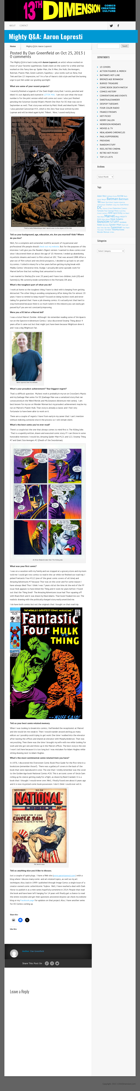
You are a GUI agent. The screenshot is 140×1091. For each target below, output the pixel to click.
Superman (116, 227)
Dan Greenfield (41, 52)
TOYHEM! (107, 230)
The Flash (125, 228)
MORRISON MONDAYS (110, 124)
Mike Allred (106, 219)
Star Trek (100, 228)
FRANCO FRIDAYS (108, 112)
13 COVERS (105, 67)
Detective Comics (120, 208)
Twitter (57, 963)
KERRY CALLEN (107, 120)
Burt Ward (109, 202)
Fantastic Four (102, 211)
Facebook (52, 963)
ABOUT (12, 25)
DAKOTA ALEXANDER (110, 99)
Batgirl (104, 199)
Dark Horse (124, 205)
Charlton (109, 205)
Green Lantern (102, 213)
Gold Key (122, 211)
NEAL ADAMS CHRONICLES (112, 132)
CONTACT (24, 25)
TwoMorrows (118, 229)
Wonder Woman (103, 232)
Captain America (119, 202)
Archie (120, 195)
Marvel (109, 216)
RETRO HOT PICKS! (109, 152)
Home (13, 46)
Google (47, 963)
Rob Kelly (106, 225)
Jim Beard (126, 213)
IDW (110, 212)
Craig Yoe (116, 205)
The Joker (100, 230)
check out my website (49, 246)
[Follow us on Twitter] (111, 25)
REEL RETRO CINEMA (110, 148)
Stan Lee (125, 225)
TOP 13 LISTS (106, 157)
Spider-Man (115, 224)
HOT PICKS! (105, 116)
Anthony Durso (112, 196)
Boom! (103, 202)
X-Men (112, 232)
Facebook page (27, 900)
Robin (99, 224)
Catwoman (101, 205)
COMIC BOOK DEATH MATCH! (114, 87)
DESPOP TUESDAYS (109, 103)
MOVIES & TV (106, 128)
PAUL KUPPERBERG (109, 136)
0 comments (20, 56)
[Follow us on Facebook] (118, 25)
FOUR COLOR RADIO (109, 107)
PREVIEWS (105, 140)
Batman (112, 199)
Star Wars (107, 228)
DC (99, 207)
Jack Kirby (117, 212)
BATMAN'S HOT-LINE (110, 75)
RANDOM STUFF (108, 144)
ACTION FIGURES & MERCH (113, 71)
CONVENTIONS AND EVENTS (113, 95)
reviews (123, 222)
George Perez (113, 211)
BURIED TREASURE (109, 83)
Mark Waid (100, 217)
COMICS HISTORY (108, 91)
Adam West (102, 196)
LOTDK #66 (49, 94)
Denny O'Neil (107, 208)
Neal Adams (116, 219)
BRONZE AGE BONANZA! (111, 79)
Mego (117, 216)
